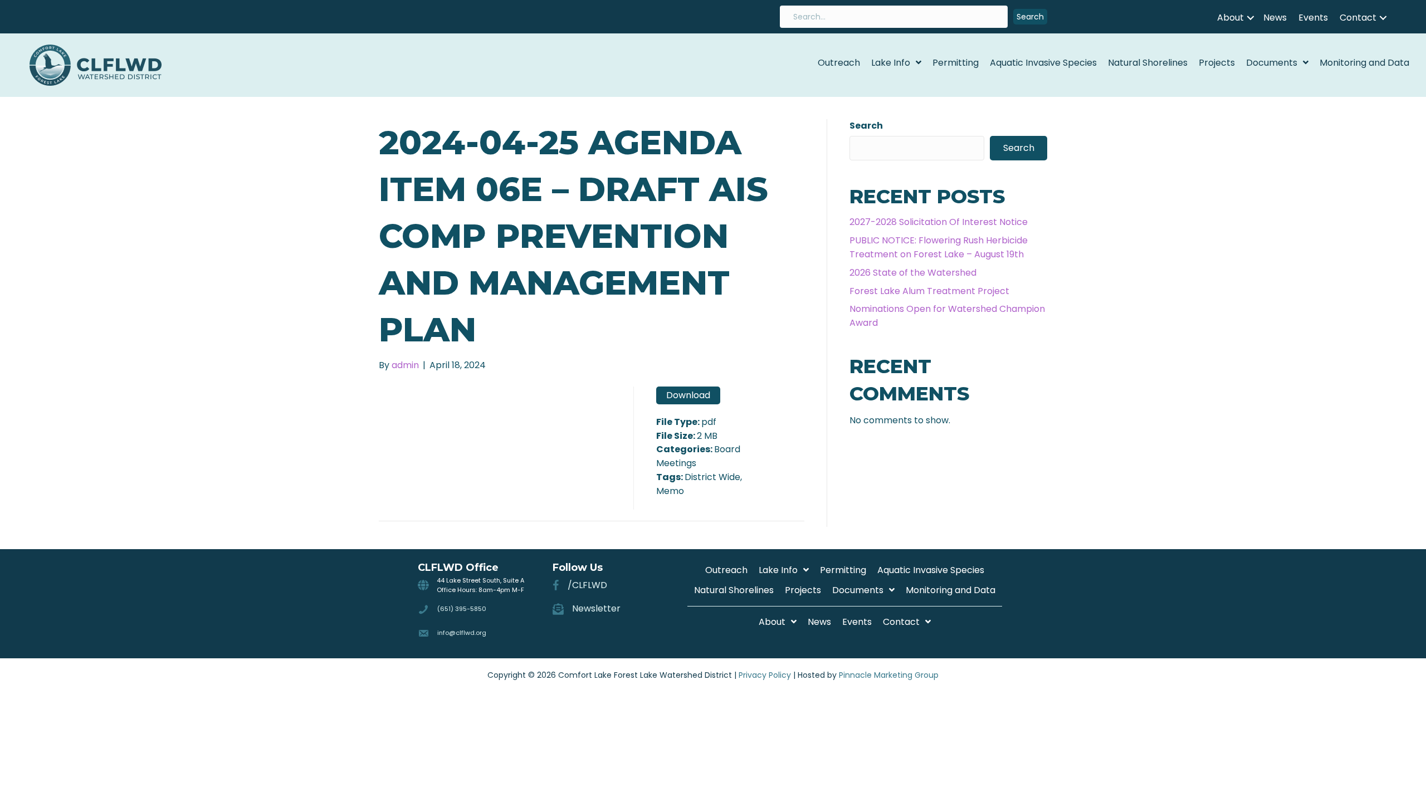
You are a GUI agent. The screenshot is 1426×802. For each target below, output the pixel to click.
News (1275, 17)
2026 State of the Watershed (912, 272)
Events (1313, 17)
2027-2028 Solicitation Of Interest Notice (938, 222)
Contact (1358, 17)
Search (866, 125)
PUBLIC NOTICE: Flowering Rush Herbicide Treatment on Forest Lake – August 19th (938, 247)
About (1230, 17)
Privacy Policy (765, 675)
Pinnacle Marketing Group (889, 675)
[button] (1030, 17)
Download (688, 395)
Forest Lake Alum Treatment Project (929, 291)
